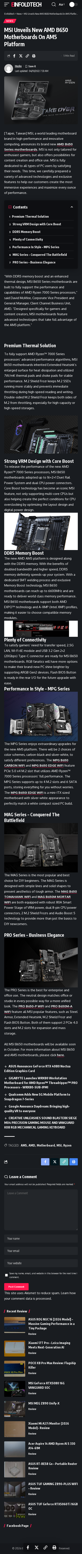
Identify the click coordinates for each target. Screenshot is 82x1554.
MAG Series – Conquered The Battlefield (40, 254)
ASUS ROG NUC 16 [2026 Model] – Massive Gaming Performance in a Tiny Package (51, 1323)
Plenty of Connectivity (28, 239)
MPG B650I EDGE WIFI (27, 793)
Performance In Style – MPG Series (35, 247)
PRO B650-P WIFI (31, 1006)
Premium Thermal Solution (30, 216)
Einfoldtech (26, 4)
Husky (18, 66)
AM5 (24, 1145)
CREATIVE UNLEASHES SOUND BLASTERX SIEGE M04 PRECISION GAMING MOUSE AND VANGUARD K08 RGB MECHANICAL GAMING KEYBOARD (40, 1122)
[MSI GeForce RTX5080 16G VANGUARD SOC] (14, 1389)
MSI (59, 1145)
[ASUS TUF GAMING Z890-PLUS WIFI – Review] (14, 1490)
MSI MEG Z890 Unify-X (44, 1403)
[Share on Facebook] (14, 55)
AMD (32, 1145)
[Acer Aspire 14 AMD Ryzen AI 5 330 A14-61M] (14, 1449)
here (60, 1055)
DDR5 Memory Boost (26, 232)
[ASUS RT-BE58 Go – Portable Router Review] (14, 1469)
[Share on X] (21, 55)
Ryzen (67, 1145)
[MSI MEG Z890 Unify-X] (14, 1409)
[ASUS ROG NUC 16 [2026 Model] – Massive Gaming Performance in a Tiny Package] (14, 1325)
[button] (7, 4)
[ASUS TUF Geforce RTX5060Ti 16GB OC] (14, 1510)
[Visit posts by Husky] (8, 68)
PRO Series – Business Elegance (34, 262)
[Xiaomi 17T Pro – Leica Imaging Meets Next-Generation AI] (14, 1349)
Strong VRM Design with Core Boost (37, 224)
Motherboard (46, 1145)
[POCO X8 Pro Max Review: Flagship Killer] (14, 1369)
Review (32, 1334)
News (9, 21)
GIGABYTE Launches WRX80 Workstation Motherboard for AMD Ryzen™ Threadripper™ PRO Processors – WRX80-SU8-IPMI (41, 1082)
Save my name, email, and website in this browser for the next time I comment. (43, 1275)
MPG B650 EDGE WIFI (47, 765)
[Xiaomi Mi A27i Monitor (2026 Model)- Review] (14, 1429)
